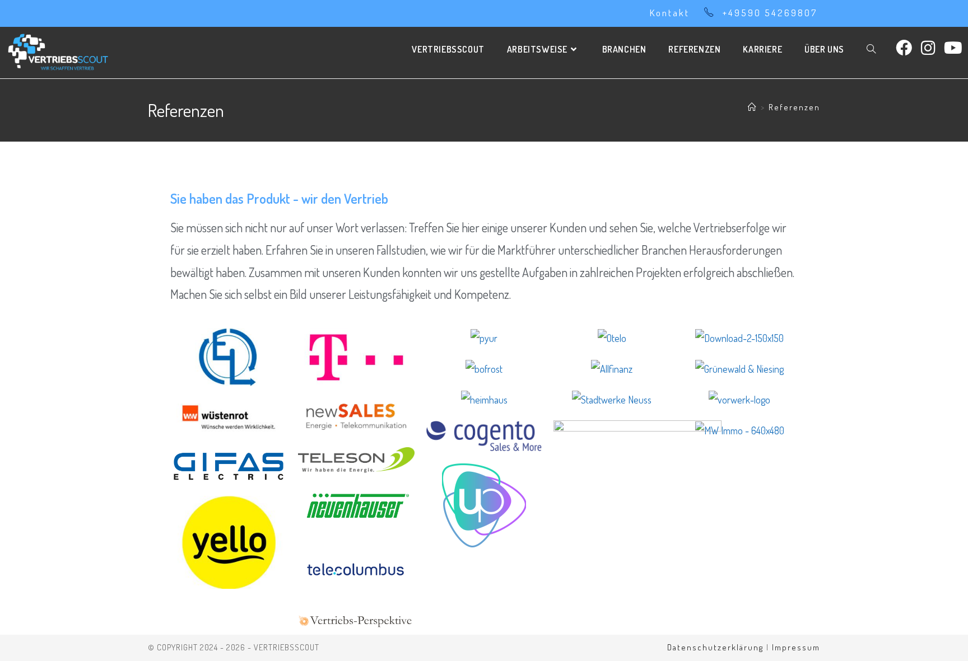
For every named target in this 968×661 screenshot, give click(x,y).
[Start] (752, 107)
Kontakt (670, 12)
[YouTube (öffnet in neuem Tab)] (953, 47)
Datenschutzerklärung (715, 647)
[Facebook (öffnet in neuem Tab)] (903, 47)
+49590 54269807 (770, 12)
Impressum (796, 647)
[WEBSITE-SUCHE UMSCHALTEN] (871, 49)
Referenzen (794, 107)
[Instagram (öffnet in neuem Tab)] (927, 47)
